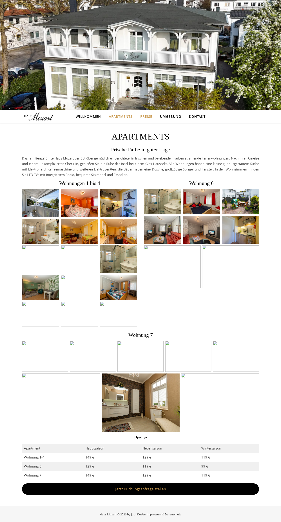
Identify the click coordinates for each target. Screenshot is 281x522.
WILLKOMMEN (88, 116)
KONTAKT (197, 116)
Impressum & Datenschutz (164, 514)
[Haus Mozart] (38, 116)
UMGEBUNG (170, 116)
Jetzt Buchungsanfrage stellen (140, 488)
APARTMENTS (120, 116)
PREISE (146, 116)
